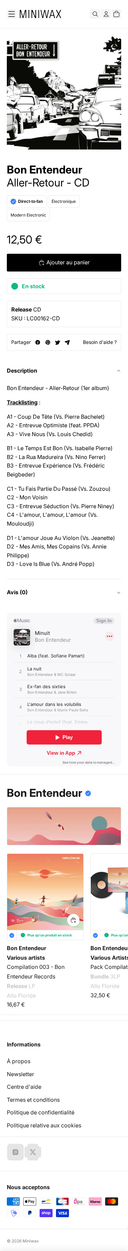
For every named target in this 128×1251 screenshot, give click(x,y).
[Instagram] (15, 1151)
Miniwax (31, 1240)
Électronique (64, 201)
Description (22, 370)
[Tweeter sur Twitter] (57, 342)
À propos (18, 1061)
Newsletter (20, 1074)
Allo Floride (21, 995)
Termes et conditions (33, 1099)
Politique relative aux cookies (44, 1125)
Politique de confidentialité (40, 1112)
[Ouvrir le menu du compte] (106, 14)
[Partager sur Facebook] (38, 342)
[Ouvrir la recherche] (95, 14)
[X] (32, 1151)
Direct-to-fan (30, 201)
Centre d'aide (24, 1086)
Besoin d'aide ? (100, 342)
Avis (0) (17, 592)
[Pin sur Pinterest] (48, 342)
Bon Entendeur (44, 169)
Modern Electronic (28, 215)
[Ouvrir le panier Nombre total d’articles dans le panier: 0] (116, 14)
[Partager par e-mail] (67, 342)
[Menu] (11, 14)
